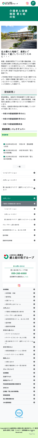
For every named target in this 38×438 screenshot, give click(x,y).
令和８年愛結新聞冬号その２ (14, 118)
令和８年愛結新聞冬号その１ (14, 113)
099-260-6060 (19, 273)
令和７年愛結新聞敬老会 (12, 124)
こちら (26, 276)
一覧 (19, 166)
